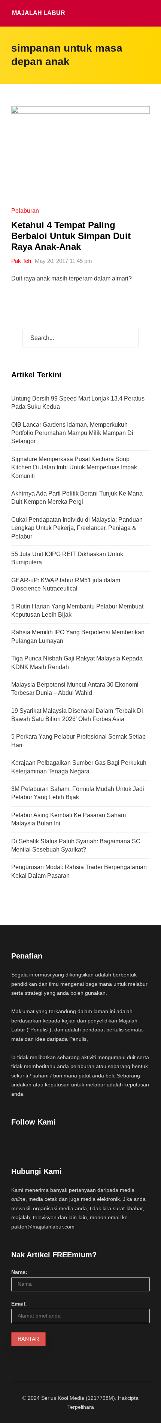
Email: (19, 1304)
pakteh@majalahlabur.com (43, 1227)
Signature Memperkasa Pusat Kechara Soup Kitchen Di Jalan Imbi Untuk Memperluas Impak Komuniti (74, 467)
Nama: (19, 1272)
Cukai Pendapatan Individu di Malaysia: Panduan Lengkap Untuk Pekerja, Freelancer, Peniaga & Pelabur (77, 528)
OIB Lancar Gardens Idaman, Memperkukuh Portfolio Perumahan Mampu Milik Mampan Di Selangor (72, 433)
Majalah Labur (38, 13)
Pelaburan (25, 211)
